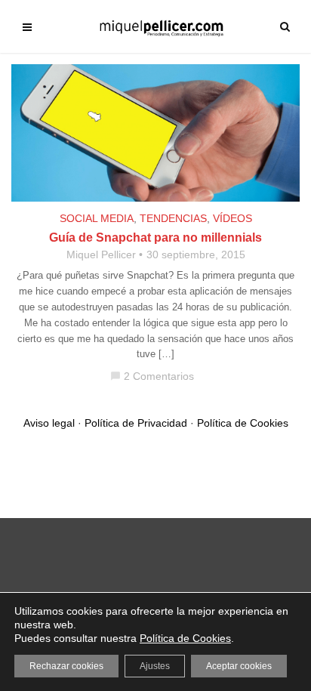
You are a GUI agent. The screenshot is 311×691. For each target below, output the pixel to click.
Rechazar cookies (66, 666)
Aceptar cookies (239, 666)
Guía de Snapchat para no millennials (155, 237)
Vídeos (232, 218)
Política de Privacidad (136, 423)
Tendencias (173, 218)
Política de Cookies (242, 423)
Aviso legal (49, 423)
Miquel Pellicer (101, 254)
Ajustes (155, 666)
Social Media (97, 218)
